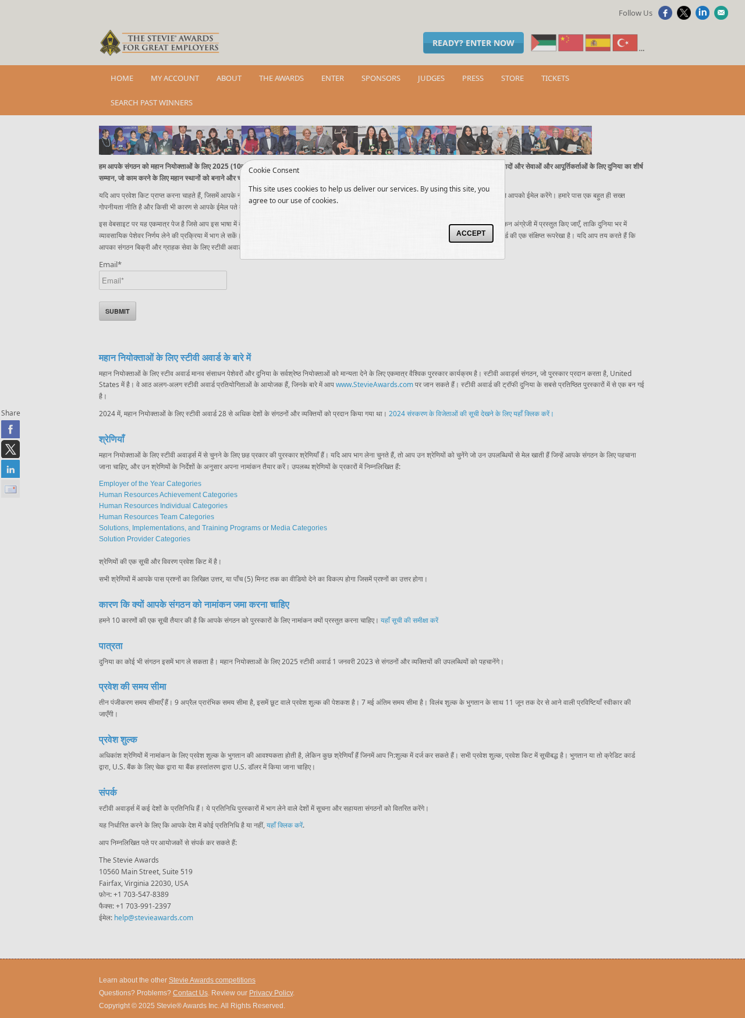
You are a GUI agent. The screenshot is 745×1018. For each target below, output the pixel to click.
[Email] (722, 17)
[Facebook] (666, 17)
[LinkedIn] (704, 17)
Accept (470, 233)
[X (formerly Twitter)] (685, 17)
